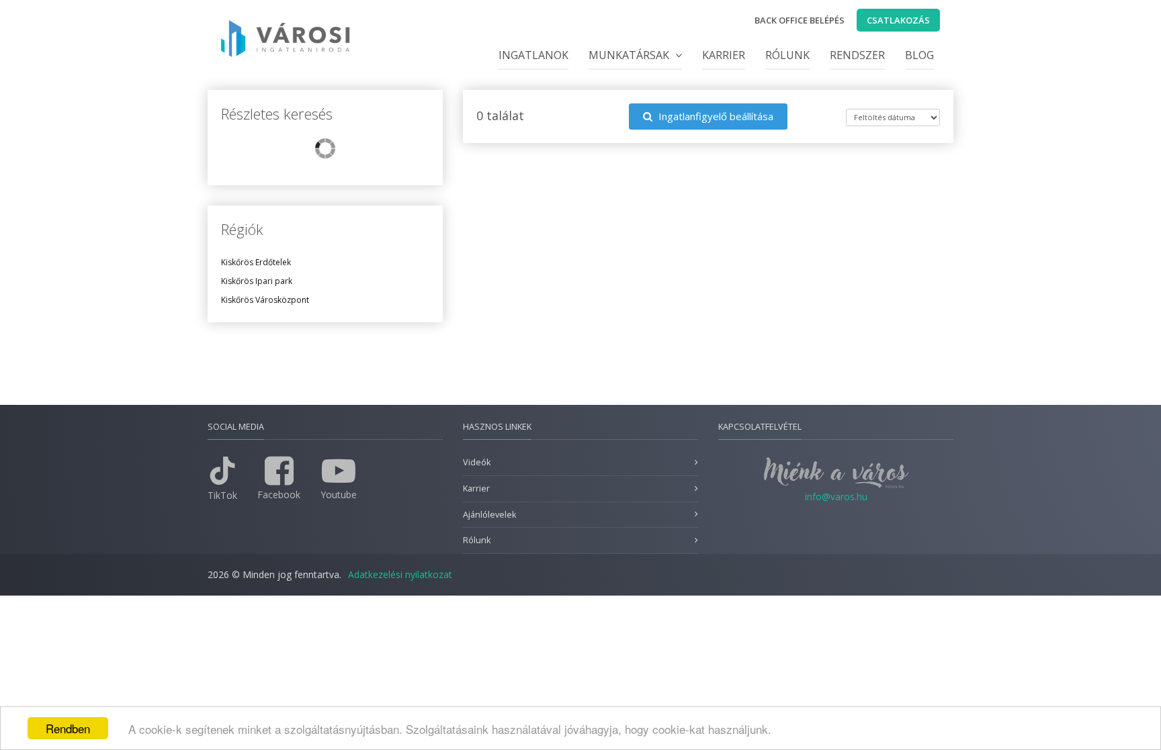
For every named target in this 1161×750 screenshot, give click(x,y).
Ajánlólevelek (489, 514)
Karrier (723, 55)
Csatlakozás (898, 20)
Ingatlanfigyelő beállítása (714, 116)
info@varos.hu (836, 496)
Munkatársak (630, 55)
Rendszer (857, 55)
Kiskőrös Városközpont (265, 300)
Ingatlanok (533, 55)
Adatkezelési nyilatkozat (400, 574)
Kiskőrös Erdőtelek (256, 262)
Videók (476, 462)
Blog (919, 55)
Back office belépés (800, 20)
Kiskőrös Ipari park (256, 281)
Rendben (68, 728)
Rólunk (787, 55)
